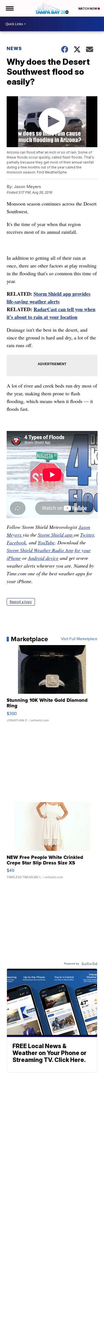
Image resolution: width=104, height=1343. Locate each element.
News (14, 48)
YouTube (46, 542)
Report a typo (21, 602)
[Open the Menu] (9, 8)
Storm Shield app (56, 534)
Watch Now (88, 8)
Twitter (87, 534)
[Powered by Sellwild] (89, 964)
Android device (43, 558)
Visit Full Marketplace (79, 639)
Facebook (16, 542)
